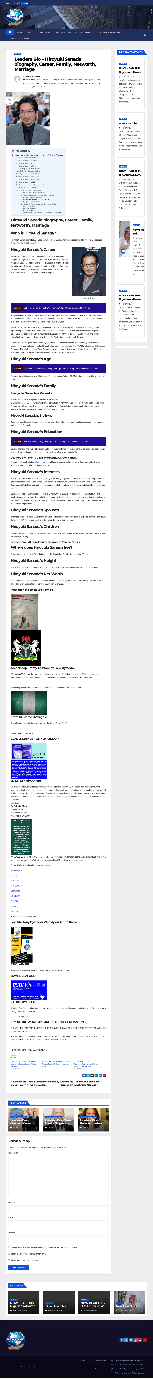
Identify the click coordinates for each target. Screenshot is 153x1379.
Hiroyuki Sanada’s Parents (31, 169)
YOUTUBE (15, 896)
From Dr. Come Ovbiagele (33, 197)
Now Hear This (128, 123)
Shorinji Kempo (41, 462)
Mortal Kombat (28, 319)
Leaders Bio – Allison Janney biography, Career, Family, (45, 542)
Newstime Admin (33, 77)
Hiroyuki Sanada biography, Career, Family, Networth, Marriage (38, 155)
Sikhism (91, 83)
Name (11, 1203)
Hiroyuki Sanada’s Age (26, 163)
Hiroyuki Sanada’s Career (27, 160)
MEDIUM (15, 912)
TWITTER (15, 881)
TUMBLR (15, 901)
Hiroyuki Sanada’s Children (28, 182)
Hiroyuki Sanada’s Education (29, 174)
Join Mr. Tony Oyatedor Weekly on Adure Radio (40, 204)
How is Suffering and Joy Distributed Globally (110, 1369)
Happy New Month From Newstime (132, 1365)
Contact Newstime (19, 38)
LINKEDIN (15, 891)
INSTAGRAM (16, 870)
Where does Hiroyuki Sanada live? (31, 185)
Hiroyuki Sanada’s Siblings (31, 171)
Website (11, 1232)
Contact (114, 1365)
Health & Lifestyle (66, 32)
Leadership (53, 80)
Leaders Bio (22, 1117)
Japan (26, 403)
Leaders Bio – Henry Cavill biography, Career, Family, (44, 457)
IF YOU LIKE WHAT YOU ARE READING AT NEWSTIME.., (44, 213)
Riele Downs (69, 83)
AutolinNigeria (101, 1361)
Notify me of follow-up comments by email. (29, 1254)
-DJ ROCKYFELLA (31, 211)
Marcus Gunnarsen (65, 80)
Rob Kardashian (81, 83)
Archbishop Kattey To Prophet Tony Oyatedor (40, 195)
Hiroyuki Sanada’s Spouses (28, 179)
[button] (145, 35)
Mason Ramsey (84, 80)
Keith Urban (30, 80)
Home (19, 32)
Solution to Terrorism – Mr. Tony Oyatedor (129, 1373)
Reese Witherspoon (56, 83)
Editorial (45, 32)
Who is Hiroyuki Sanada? (27, 158)
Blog (111, 1361)
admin (15, 1128)
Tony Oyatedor (34, 87)
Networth (26, 83)
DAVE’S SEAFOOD (31, 208)
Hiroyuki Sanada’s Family (27, 166)
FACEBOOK (16, 886)
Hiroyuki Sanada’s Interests (28, 176)
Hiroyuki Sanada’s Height (28, 188)
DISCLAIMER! (30, 206)
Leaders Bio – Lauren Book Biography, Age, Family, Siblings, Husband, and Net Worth (86, 1064)
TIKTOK (14, 876)
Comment (13, 1153)
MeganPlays (96, 80)
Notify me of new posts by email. (25, 1260)
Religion (86, 32)
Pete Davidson (36, 83)
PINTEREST (16, 906)
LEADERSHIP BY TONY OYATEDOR (37, 199)
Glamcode (47, 1367)
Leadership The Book (108, 32)
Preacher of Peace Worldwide (35, 193)
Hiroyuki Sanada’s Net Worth (30, 190)
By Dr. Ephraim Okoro (32, 202)
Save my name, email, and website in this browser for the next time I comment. (44, 1247)
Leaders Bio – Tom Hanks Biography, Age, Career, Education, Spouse (58, 1124)
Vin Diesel (45, 87)
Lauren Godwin (42, 80)
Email (11, 1218)
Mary (75, 80)
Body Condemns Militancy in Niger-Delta (130, 1361)
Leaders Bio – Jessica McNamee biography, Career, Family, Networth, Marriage (24, 1064)
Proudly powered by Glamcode (17, 1367)
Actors (17, 54)
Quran (45, 83)
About (31, 32)
